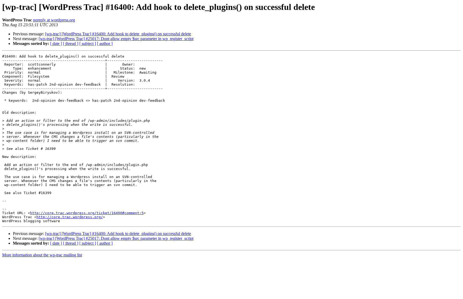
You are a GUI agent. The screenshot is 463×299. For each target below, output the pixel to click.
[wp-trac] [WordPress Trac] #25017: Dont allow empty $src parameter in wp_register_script (116, 38)
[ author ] (105, 43)
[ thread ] (70, 43)
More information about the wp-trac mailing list (42, 255)
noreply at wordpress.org (54, 20)
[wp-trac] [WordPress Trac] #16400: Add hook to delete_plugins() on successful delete (118, 34)
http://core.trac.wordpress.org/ (69, 217)
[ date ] (56, 43)
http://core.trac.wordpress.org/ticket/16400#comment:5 (87, 213)
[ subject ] (87, 43)
